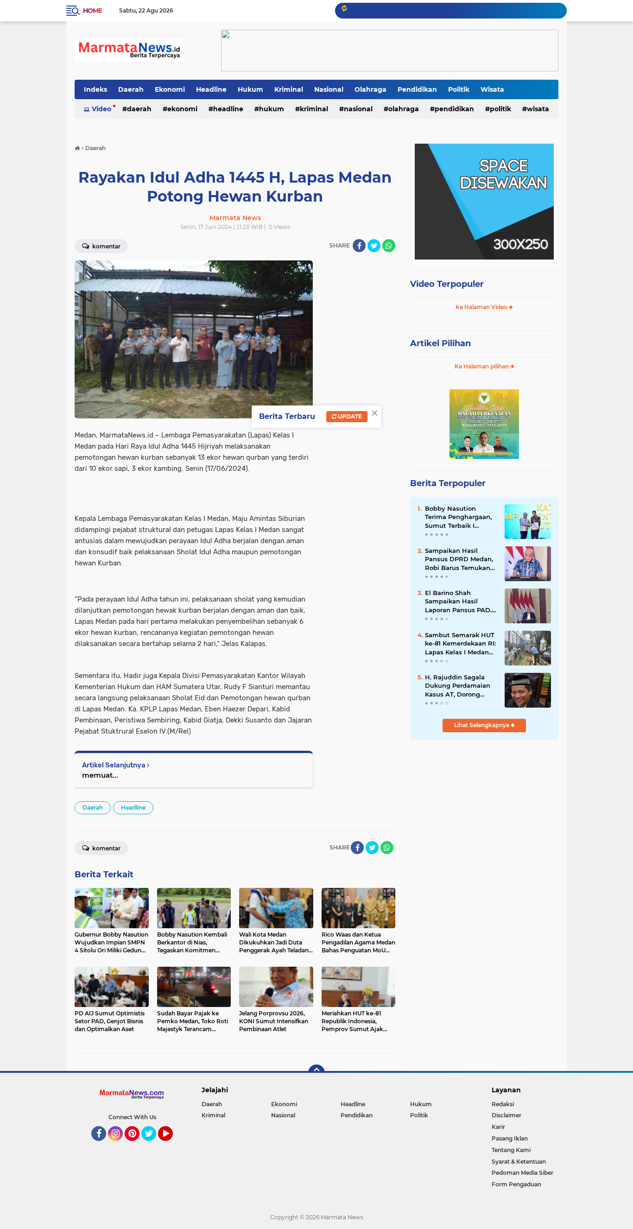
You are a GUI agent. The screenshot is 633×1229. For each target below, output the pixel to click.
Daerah (131, 89)
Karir (498, 1126)
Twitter (153, 1145)
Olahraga (370, 89)
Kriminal (288, 89)
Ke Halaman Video (482, 307)
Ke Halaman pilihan (482, 366)
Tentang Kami (511, 1150)
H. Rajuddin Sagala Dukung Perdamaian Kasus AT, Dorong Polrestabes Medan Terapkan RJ (457, 685)
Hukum (250, 89)
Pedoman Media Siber (522, 1172)
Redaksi (503, 1104)
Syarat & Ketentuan (519, 1161)
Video (101, 109)
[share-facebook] (359, 245)
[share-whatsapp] (388, 245)
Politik (458, 89)
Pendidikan (417, 89)
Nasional (328, 89)
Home (92, 10)
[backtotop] (316, 1072)
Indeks (95, 89)
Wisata (492, 89)
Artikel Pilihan (440, 343)
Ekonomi (170, 89)
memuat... (100, 775)
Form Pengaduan (516, 1184)
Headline (211, 89)
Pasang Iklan (510, 1138)
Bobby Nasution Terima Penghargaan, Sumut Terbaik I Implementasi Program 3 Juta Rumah (458, 517)
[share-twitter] (373, 245)
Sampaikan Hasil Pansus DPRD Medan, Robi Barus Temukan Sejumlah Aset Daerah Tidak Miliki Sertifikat (460, 559)
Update (349, 416)
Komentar (105, 246)
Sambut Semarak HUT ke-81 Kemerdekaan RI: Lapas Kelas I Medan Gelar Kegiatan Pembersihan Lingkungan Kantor (460, 643)
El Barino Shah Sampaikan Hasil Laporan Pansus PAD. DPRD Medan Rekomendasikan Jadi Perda (459, 601)
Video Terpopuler (447, 284)
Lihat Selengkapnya (482, 725)
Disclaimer (506, 1115)
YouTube (171, 1145)
